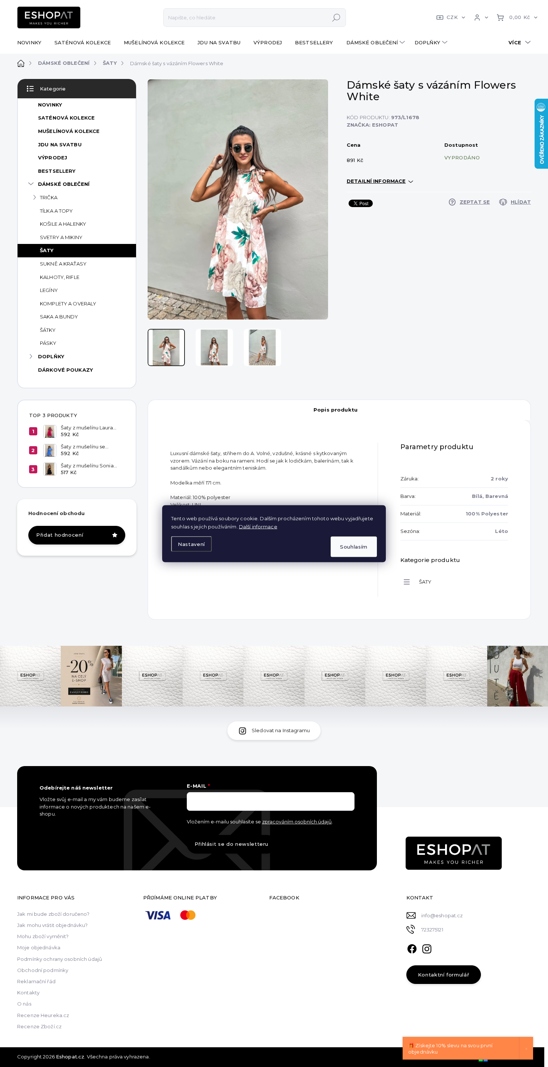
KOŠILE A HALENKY (63, 224)
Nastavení (191, 544)
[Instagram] (426, 947)
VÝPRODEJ (52, 158)
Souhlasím (354, 546)
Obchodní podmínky (42, 970)
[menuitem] (32, 42)
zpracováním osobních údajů (297, 822)
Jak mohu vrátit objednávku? (52, 925)
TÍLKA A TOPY (56, 211)
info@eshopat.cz (442, 915)
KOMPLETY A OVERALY (68, 304)
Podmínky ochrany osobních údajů (59, 959)
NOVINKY (50, 105)
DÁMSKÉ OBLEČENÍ (63, 184)
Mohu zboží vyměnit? (43, 936)
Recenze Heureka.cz (43, 1015)
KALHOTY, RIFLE (59, 277)
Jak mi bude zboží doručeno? (53, 914)
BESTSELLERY (56, 171)
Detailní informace (376, 181)
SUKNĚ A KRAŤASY (63, 264)
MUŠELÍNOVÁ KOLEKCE (69, 131)
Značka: (372, 125)
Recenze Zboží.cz (39, 1026)
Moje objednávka (38, 947)
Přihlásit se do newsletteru (232, 844)
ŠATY (47, 250)
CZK (452, 17)
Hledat (336, 17)
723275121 (432, 930)
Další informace (258, 526)
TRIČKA (48, 197)
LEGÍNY (49, 290)
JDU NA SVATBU (60, 144)
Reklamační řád (36, 981)
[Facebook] (412, 947)
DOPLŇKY (51, 356)
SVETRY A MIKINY (61, 237)
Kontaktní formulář (443, 975)
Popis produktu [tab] (336, 410)
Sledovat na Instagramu (281, 730)
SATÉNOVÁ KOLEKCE (66, 118)
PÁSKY (48, 343)
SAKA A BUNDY (59, 317)
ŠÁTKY (48, 330)
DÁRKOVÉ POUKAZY (65, 370)
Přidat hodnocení (59, 535)
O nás (24, 1004)
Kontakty (28, 992)
